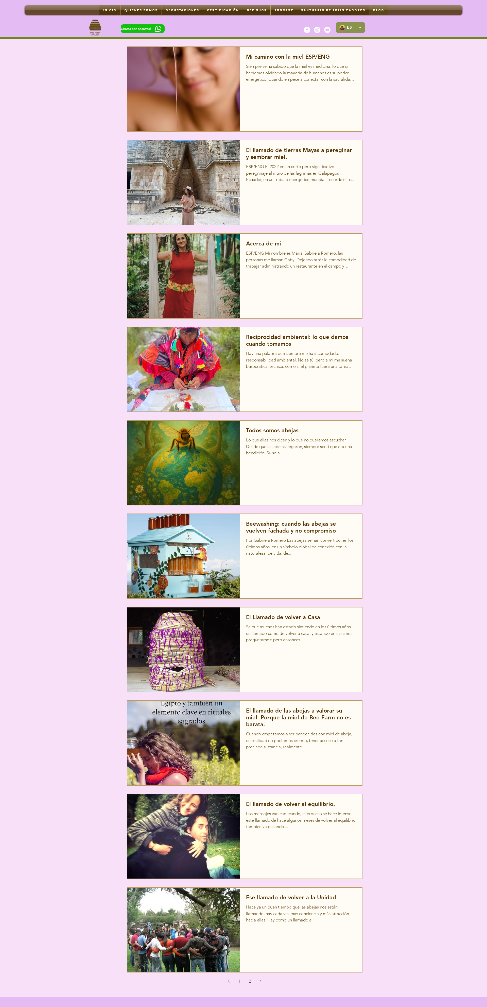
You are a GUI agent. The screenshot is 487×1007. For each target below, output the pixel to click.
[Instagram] (317, 30)
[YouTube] (327, 30)
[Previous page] (228, 981)
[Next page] (260, 981)
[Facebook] (307, 30)
